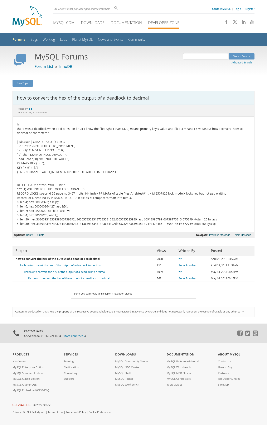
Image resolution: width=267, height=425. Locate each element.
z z (180, 259)
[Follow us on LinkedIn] (242, 23)
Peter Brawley (187, 265)
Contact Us (225, 361)
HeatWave (19, 361)
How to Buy (225, 367)
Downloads (93, 22)
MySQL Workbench (127, 384)
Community (136, 39)
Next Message (243, 235)
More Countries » (74, 336)
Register (249, 8)
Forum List (44, 66)
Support (69, 379)
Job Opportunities (229, 379)
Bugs (34, 39)
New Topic (23, 83)
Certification (71, 367)
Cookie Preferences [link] (100, 412)
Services (71, 354)
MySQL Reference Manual (183, 361)
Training (69, 361)
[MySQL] (27, 16)
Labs (63, 39)
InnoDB (65, 66)
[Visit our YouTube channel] (250, 23)
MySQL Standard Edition (28, 373)
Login (238, 8)
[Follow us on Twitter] (247, 334)
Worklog (49, 39)
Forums (19, 39)
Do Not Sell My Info (34, 412)
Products (21, 354)
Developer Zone (163, 22)
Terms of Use (55, 412)
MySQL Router (124, 379)
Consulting (70, 373)
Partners (223, 373)
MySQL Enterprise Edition (28, 367)
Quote (40, 235)
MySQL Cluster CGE (25, 384)
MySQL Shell (123, 373)
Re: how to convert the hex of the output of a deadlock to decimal (60, 265)
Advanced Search (242, 62)
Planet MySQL (82, 39)
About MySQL (229, 354)
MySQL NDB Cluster (127, 367)
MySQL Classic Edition (26, 379)
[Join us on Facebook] (225, 23)
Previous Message (219, 235)
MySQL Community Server (131, 361)
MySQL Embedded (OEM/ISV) (31, 390)
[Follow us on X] (233, 23)
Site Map (223, 384)
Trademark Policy (76, 412)
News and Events (110, 39)
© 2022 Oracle (42, 405)
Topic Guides (174, 384)
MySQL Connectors (179, 379)
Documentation (126, 22)
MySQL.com (64, 22)
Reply (29, 235)
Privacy (17, 412)
